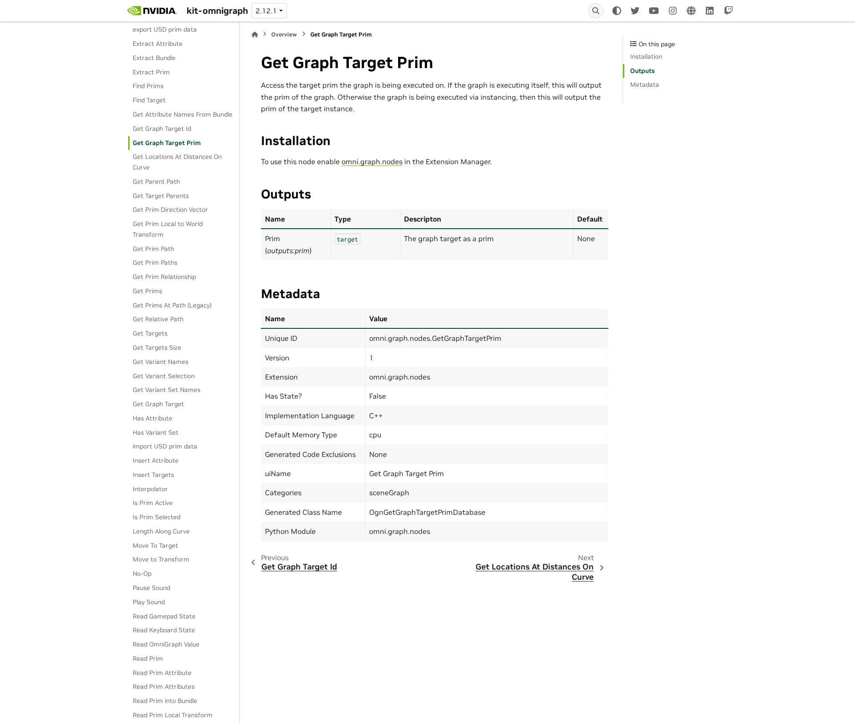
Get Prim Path (153, 249)
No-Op (142, 574)
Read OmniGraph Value (166, 644)
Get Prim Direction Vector (170, 210)
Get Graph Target (158, 404)
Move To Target (155, 545)
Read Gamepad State (164, 616)
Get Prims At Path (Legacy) (172, 305)
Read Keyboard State (164, 630)
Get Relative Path (158, 319)
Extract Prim (151, 72)
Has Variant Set (156, 432)
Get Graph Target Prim (167, 142)
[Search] (595, 10)
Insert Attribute (156, 460)
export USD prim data (165, 29)
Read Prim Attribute (162, 673)
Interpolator (150, 489)
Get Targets (150, 333)
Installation (646, 57)
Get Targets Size (157, 347)
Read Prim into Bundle (165, 701)
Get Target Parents (161, 195)
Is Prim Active (153, 503)
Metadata (644, 85)
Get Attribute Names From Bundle (182, 114)
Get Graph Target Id (162, 129)
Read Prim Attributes (164, 687)
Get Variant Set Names (166, 390)
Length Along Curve (161, 531)
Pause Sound (151, 588)
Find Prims (148, 86)
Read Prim (148, 658)
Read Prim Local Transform (172, 715)
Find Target (149, 100)
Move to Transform (161, 559)
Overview (284, 34)
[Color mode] (616, 10)
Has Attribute (152, 418)
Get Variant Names (160, 362)
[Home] (255, 34)
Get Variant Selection (164, 376)
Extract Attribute (158, 44)
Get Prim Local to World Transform (168, 229)
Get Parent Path (156, 182)
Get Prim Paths (155, 263)
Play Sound (149, 602)
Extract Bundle (154, 58)
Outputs (642, 71)
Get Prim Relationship (164, 277)
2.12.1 (266, 10)
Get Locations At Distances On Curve (177, 162)
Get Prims (147, 291)
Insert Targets (153, 475)
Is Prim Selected (156, 517)
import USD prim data (165, 446)
